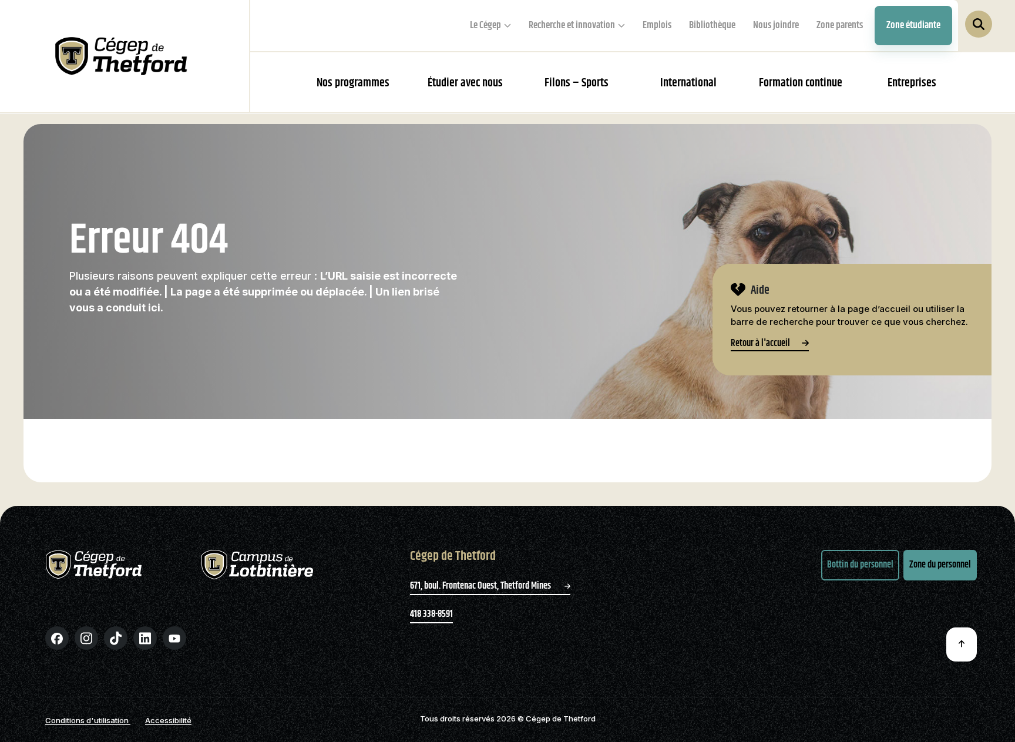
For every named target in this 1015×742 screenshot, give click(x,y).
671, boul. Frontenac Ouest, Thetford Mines (481, 586)
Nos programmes (353, 83)
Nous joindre (776, 25)
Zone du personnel (940, 565)
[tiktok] (115, 638)
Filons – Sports (577, 83)
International (688, 83)
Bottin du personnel (860, 565)
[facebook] (57, 638)
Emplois (657, 25)
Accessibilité (168, 720)
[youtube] (174, 638)
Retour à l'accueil (760, 345)
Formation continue (800, 83)
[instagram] (86, 638)
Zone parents (839, 25)
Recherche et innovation (572, 25)
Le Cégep (485, 25)
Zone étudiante (913, 25)
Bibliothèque (712, 25)
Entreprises (912, 83)
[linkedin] (145, 638)
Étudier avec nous (465, 83)
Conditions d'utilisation (87, 720)
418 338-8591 (431, 614)
